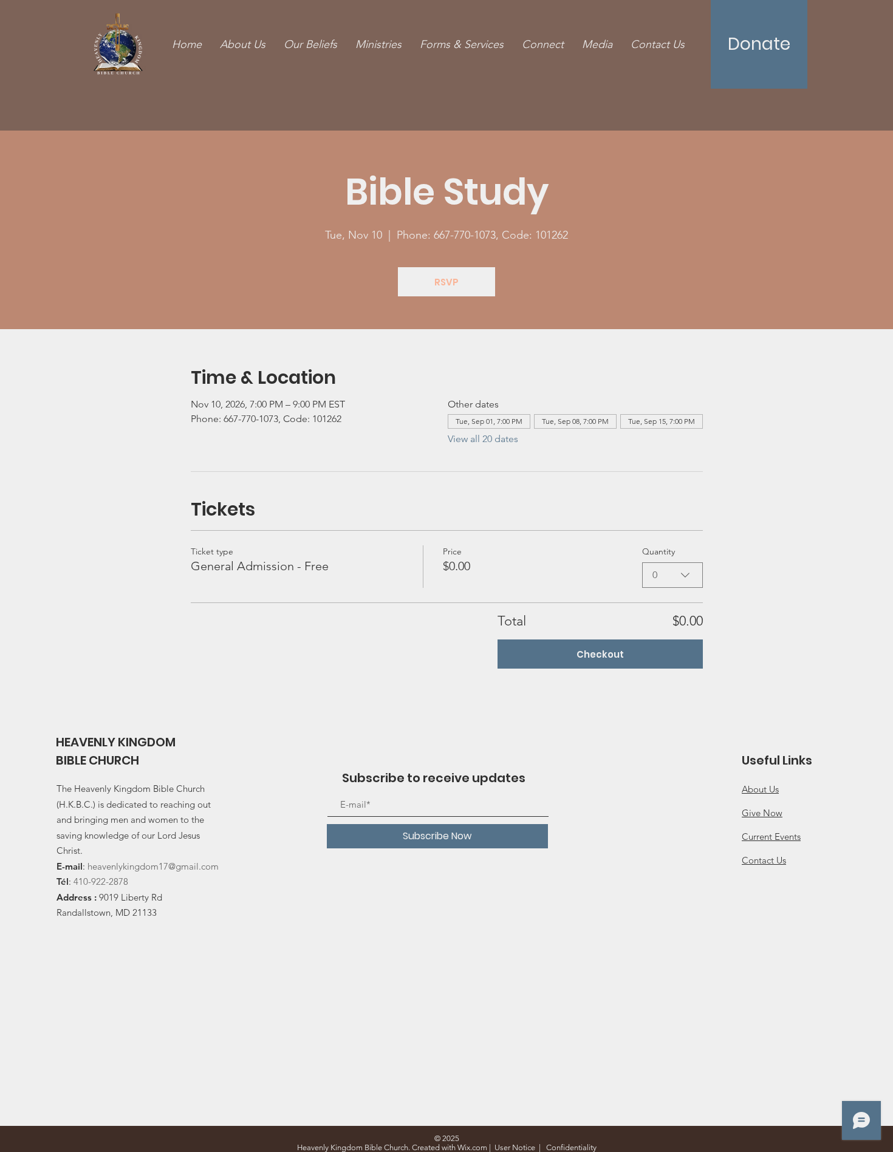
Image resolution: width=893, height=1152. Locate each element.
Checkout (600, 654)
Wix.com (472, 1147)
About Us (760, 789)
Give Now (762, 813)
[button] (462, 44)
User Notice (514, 1147)
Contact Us (764, 860)
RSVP (446, 282)
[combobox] (672, 575)
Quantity (658, 551)
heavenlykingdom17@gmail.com (153, 866)
